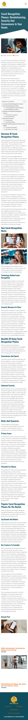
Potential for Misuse (10, 122)
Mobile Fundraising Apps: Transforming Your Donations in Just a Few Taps (13, 649)
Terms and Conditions (14, 713)
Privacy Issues (9, 120)
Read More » (4, 651)
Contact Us (20, 706)
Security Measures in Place (12, 109)
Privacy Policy (14, 710)
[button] (25, 4)
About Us (8, 706)
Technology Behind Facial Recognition (15, 107)
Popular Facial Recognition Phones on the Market (14, 124)
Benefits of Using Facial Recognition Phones (12, 112)
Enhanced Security (10, 116)
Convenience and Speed (11, 114)
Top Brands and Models (11, 127)
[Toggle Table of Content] (23, 101)
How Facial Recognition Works (11, 106)
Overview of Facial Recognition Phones (13, 104)
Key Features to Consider (12, 129)
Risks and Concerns (8, 118)
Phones (16, 55)
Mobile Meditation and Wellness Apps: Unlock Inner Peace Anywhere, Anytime (13, 685)
